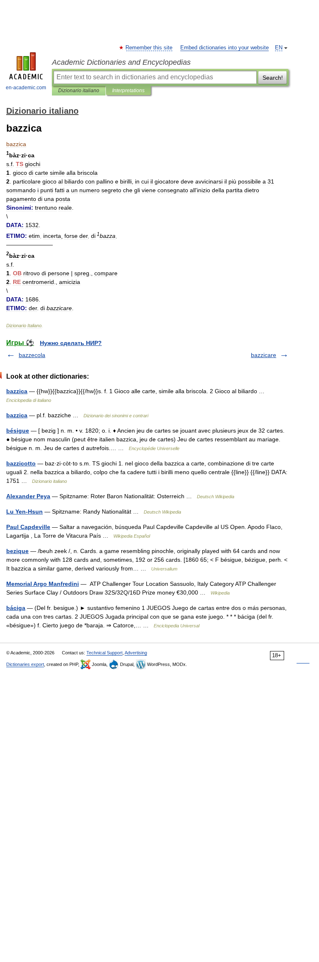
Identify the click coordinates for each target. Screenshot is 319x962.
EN (278, 48)
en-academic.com (26, 88)
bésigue (17, 430)
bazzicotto (21, 463)
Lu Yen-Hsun (24, 511)
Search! (273, 77)
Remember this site (149, 48)
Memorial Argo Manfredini (42, 583)
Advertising (136, 652)
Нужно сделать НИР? (71, 343)
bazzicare (263, 355)
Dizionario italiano (78, 90)
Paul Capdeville (28, 527)
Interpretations (128, 90)
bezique (17, 551)
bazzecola (32, 355)
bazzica (16, 391)
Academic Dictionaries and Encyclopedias (121, 62)
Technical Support (104, 652)
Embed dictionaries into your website (224, 48)
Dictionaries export (25, 664)
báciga (15, 608)
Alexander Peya (28, 496)
